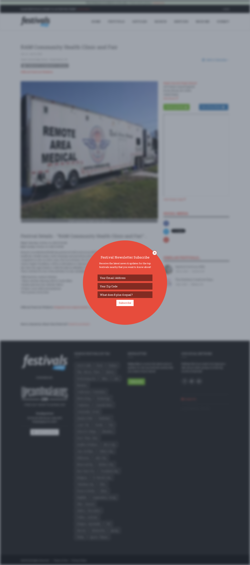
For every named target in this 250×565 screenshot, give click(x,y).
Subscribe (125, 303)
